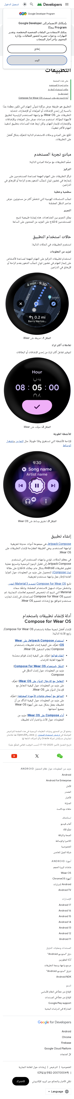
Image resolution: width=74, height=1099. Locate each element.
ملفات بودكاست (64, 808)
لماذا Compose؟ (61, 572)
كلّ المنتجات (65, 1054)
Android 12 (65, 933)
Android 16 (65, 910)
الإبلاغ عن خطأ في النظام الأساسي (56, 991)
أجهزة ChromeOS (61, 878)
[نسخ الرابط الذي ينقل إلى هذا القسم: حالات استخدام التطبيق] (29, 237)
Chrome (66, 1037)
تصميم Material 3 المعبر (22, 584)
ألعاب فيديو (66, 823)
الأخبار (68, 797)
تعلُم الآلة (67, 829)
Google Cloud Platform (57, 1048)
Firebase (66, 1042)
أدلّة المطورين (65, 959)
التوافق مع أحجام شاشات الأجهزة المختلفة (40, 696)
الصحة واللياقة (64, 835)
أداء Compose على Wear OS (46, 715)
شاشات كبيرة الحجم (62, 867)
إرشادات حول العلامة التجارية (32, 1067)
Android (66, 774)
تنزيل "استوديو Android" (58, 971)
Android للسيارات (62, 884)
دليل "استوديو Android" (59, 954)
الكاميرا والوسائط (63, 840)
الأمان (68, 786)
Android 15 (65, 916)
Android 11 (65, 939)
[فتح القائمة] (66, 4)
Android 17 (65, 904)
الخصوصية (66, 846)
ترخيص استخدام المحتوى (49, 734)
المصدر (68, 791)
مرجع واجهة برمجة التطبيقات (57, 965)
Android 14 (65, 922)
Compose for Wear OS (51, 584)
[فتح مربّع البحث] (31, 4)
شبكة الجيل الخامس (62, 852)
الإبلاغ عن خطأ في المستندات (58, 997)
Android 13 (65, 927)
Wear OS (66, 872)
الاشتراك (21, 1081)
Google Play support (59, 1003)
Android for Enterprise (58, 780)
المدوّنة (68, 803)
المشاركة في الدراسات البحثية (58, 1008)
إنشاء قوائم (58, 655)
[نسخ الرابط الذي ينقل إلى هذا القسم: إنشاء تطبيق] (47, 536)
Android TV (64, 890)
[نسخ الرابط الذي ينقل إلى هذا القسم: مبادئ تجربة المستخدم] (30, 154)
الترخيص (53, 1067)
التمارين (19, 441)
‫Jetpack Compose (59, 544)
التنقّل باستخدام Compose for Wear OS (39, 666)
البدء (37, 60)
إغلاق (37, 49)
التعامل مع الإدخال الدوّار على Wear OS (41, 681)
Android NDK (63, 976)
